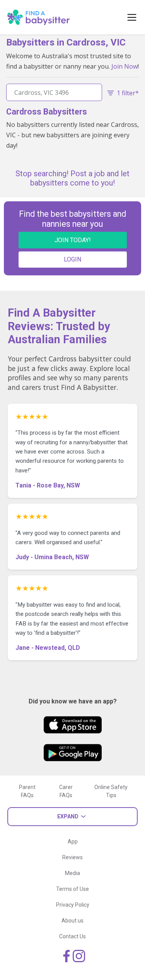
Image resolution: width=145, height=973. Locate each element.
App (73, 841)
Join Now (124, 66)
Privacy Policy (72, 905)
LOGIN (72, 259)
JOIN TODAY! (73, 240)
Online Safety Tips (111, 791)
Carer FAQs (66, 791)
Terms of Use (72, 889)
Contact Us (72, 936)
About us (72, 920)
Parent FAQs (27, 791)
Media (72, 873)
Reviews (72, 857)
